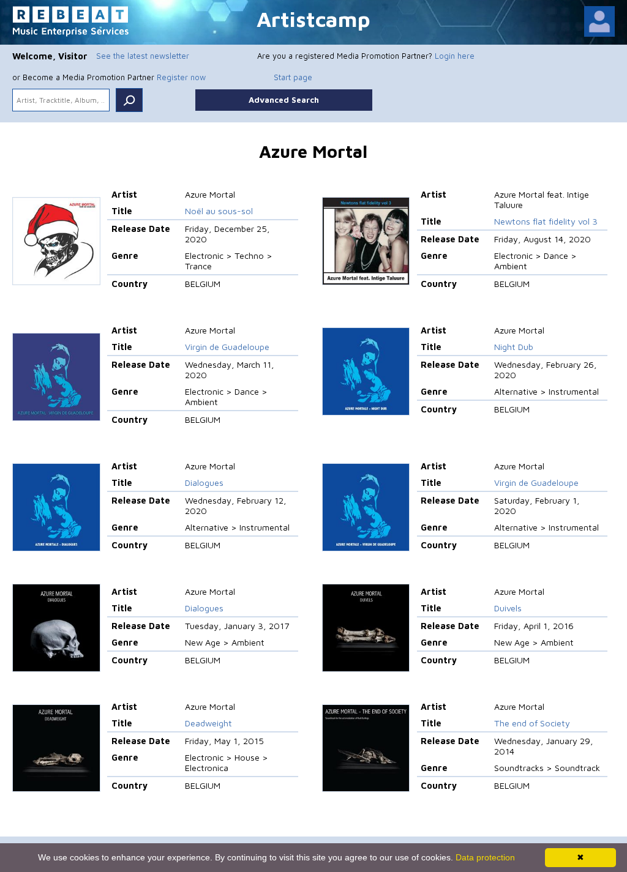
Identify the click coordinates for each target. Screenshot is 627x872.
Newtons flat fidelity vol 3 (546, 221)
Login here (455, 56)
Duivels (508, 608)
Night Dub (513, 346)
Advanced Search (284, 100)
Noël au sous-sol (219, 211)
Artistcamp (313, 18)
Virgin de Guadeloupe (227, 346)
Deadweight (208, 723)
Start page (293, 77)
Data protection (485, 857)
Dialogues (204, 482)
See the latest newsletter (142, 56)
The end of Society (532, 723)
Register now (181, 77)
